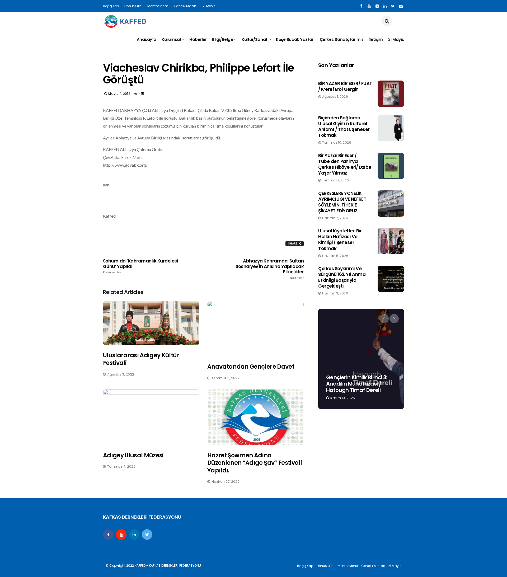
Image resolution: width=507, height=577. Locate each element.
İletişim (376, 39)
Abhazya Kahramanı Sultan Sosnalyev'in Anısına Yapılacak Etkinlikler (270, 268)
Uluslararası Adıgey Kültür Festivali (141, 359)
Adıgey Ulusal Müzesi (133, 455)
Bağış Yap (111, 5)
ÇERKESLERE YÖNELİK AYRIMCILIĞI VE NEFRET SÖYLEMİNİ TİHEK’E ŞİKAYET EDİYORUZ (342, 202)
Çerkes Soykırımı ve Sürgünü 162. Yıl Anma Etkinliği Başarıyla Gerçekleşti (341, 277)
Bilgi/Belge (222, 39)
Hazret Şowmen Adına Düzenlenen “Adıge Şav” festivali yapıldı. (254, 463)
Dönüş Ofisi (133, 5)
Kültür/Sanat (254, 39)
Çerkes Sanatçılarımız (342, 39)
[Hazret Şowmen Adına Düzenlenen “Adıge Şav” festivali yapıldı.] (255, 417)
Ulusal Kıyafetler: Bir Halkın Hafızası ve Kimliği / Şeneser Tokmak (340, 239)
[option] (361, 359)
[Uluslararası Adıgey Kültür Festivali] (151, 323)
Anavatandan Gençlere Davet (250, 367)
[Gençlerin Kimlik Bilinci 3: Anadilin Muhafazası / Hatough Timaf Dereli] (361, 359)
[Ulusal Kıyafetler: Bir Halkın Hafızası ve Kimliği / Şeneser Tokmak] (391, 241)
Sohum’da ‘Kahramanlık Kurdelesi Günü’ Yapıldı (140, 266)
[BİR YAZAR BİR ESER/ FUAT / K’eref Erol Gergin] (391, 94)
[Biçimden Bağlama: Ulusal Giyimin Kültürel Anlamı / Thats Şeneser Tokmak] (391, 128)
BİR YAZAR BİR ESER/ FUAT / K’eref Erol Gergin (345, 86)
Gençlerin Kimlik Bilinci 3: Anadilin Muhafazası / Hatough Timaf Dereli (356, 384)
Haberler (197, 39)
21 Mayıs (209, 5)
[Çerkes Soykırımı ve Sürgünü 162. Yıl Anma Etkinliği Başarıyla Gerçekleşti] (391, 279)
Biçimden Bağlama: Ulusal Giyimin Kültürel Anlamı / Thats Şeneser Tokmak (344, 126)
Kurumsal (171, 39)
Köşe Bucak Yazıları (295, 39)
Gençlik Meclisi (185, 5)
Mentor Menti (157, 5)
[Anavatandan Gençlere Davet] (255, 329)
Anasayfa (146, 39)
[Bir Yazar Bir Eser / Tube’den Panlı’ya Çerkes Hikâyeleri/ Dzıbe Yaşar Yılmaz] (391, 166)
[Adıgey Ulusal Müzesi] (151, 417)
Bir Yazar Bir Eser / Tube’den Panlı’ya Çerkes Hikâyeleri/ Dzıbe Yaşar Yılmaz (344, 164)
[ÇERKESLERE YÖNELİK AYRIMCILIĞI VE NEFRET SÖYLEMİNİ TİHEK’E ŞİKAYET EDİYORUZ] (391, 203)
